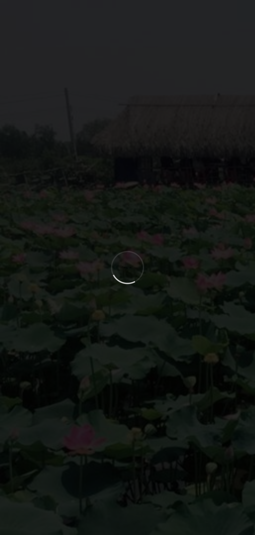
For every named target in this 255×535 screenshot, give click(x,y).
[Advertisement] (127, 44)
